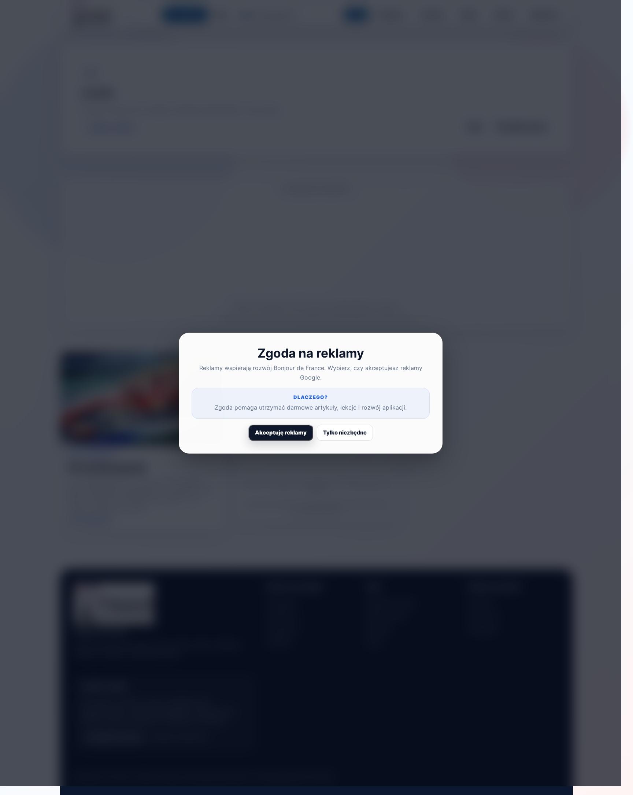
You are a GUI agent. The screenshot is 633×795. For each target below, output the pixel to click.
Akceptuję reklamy (281, 432)
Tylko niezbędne (345, 432)
